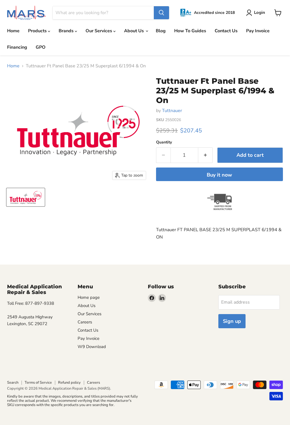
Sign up (232, 321)
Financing (17, 47)
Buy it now (219, 174)
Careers (85, 322)
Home (13, 31)
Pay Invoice (258, 31)
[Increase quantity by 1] (205, 155)
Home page (89, 297)
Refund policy (69, 382)
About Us (134, 31)
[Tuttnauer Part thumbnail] (26, 197)
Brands (67, 31)
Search (12, 382)
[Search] (161, 12)
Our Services (99, 31)
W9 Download (92, 346)
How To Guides (190, 31)
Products (38, 31)
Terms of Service (38, 382)
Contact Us (226, 31)
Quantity (164, 142)
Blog (161, 31)
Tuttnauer (172, 111)
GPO (41, 47)
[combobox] (103, 12)
